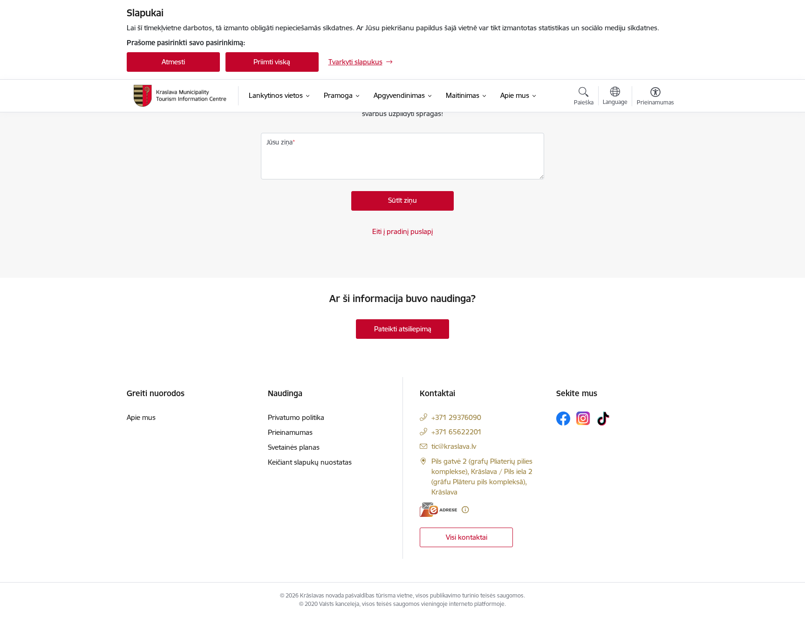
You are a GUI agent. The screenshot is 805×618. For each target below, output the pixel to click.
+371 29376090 (456, 417)
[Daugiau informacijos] (465, 509)
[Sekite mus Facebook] (563, 419)
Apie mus (141, 417)
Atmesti (173, 61)
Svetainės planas (294, 447)
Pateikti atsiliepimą (402, 328)
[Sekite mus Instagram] (583, 418)
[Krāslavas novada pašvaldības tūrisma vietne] (180, 95)
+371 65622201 (456, 431)
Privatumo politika (296, 417)
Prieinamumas (290, 432)
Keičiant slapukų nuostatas (310, 462)
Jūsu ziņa (279, 142)
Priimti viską (271, 61)
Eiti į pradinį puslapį (402, 231)
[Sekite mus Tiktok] (603, 419)
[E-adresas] (438, 509)
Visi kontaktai (466, 537)
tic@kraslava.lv (453, 446)
